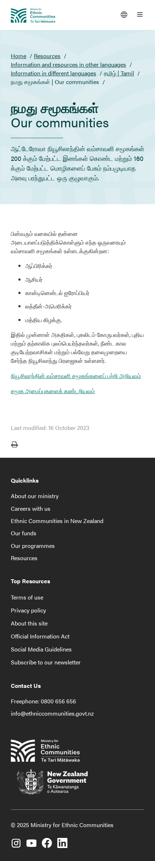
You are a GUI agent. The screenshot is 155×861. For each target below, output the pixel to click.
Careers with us (30, 508)
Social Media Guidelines (41, 649)
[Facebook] (47, 840)
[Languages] (124, 14)
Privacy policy (28, 610)
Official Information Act (40, 636)
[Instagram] (16, 840)
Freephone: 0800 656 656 (43, 701)
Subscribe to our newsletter (46, 662)
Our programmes (33, 545)
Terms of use (27, 597)
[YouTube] (31, 840)
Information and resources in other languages (68, 64)
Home (18, 56)
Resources (47, 56)
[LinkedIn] (62, 840)
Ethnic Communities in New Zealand (57, 521)
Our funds (23, 533)
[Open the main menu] (140, 14)
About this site (29, 623)
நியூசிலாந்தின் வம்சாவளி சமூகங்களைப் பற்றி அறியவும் (76, 376)
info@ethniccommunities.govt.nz (52, 713)
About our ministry (35, 496)
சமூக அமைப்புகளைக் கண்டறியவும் (53, 391)
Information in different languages (53, 73)
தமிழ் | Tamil (119, 73)
